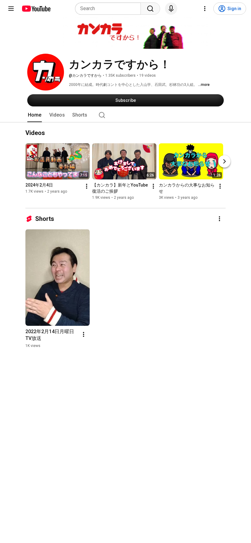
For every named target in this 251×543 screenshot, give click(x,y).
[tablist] (125, 115)
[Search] (150, 8)
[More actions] (87, 186)
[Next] (224, 162)
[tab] (34, 115)
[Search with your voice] (171, 8)
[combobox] (109, 8)
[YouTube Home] (36, 8)
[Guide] (11, 8)
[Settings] (204, 8)
